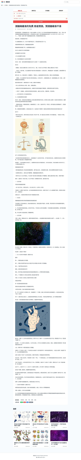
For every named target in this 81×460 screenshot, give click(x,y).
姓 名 (16, 13)
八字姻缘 (6, 5)
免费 (26, 399)
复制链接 (31, 402)
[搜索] (65, 2)
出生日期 (16, 18)
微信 (21, 402)
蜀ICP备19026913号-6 (40, 457)
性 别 (16, 16)
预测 (35, 399)
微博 (24, 402)
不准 (29, 399)
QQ (27, 402)
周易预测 (22, 399)
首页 (2, 5)
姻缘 (32, 399)
